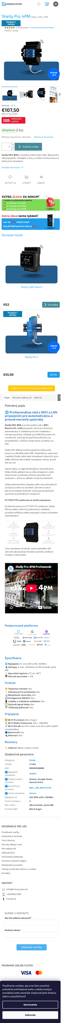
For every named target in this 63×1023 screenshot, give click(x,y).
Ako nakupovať (9, 848)
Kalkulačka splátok (16, 120)
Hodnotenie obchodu (12, 836)
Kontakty (6, 873)
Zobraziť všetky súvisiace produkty (31, 388)
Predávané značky (10, 832)
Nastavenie (30, 1005)
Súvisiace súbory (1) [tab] (22, 397)
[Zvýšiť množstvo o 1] (13, 145)
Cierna (32, 793)
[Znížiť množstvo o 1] (13, 148)
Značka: (11, 30)
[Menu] (55, 4)
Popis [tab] (7, 397)
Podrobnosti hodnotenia (42, 27)
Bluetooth (45, 787)
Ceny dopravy (8, 840)
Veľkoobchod (8, 852)
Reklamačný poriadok (12, 865)
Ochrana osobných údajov (14, 861)
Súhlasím (30, 1015)
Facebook (11, 899)
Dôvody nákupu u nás (12, 844)
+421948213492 (13, 894)
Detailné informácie (11, 167)
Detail (53, 374)
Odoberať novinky (31, 947)
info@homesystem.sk (17, 889)
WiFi (31, 787)
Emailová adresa (12, 930)
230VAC (33, 773)
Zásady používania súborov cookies (19, 869)
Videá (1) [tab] (38, 397)
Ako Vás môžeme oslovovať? (18, 918)
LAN (37, 787)
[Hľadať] (39, 4)
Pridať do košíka (30, 146)
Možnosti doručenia (43, 137)
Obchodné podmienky (12, 857)
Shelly (32, 760)
